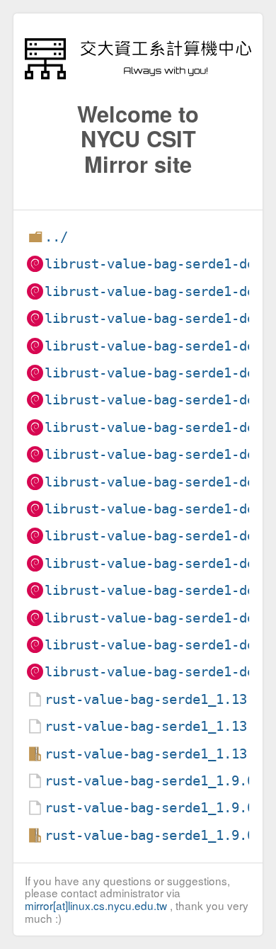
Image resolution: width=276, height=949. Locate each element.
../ (56, 237)
